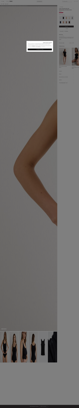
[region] (39, 46)
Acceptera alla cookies (39, 49)
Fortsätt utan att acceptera (47, 42)
